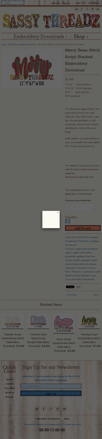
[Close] (57, 212)
